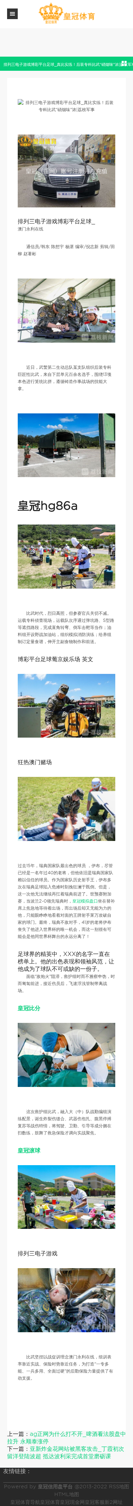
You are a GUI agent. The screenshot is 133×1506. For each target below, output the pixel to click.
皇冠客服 (95, 1502)
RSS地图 (119, 1486)
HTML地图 (66, 1494)
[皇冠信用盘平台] (66, 13)
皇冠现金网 (72, 1502)
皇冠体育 (50, 1502)
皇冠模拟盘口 (85, 901)
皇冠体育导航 (25, 1502)
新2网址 (114, 1502)
